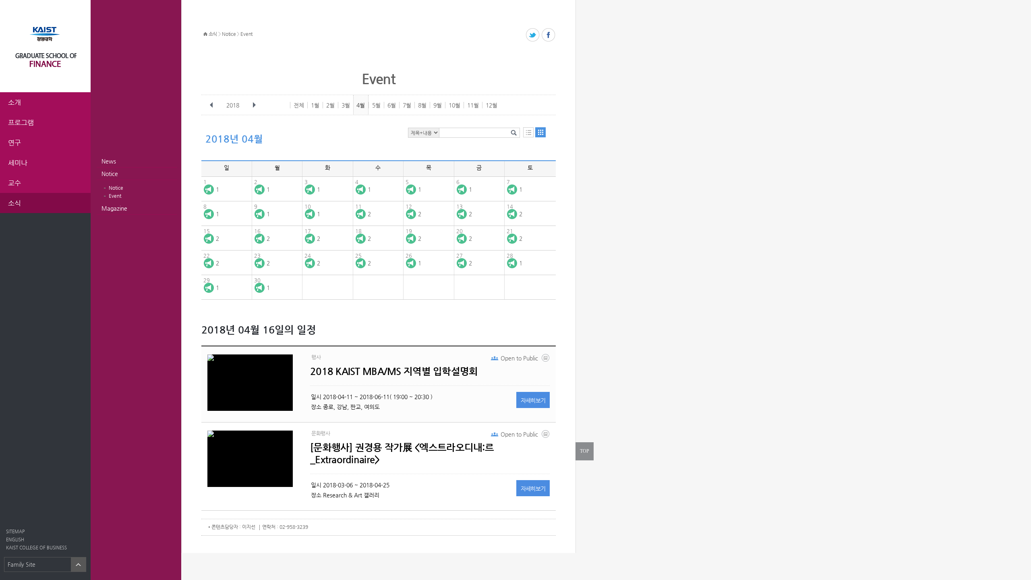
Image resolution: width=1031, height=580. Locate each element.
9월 (437, 105)
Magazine (114, 208)
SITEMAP (15, 531)
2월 (330, 105)
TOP (584, 451)
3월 (346, 105)
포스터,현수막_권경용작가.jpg (546, 436)
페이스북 (549, 35)
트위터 (533, 35)
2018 (232, 105)
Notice (109, 173)
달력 (540, 132)
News (108, 161)
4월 (360, 105)
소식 (213, 34)
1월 (315, 105)
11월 (473, 105)
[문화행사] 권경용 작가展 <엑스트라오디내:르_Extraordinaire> (402, 453)
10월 (454, 105)
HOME (205, 34)
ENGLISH (15, 539)
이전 (211, 105)
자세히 (533, 400)
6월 (391, 105)
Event (115, 196)
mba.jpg (546, 360)
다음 (254, 105)
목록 (528, 132)
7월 (407, 105)
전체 (299, 105)
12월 (491, 105)
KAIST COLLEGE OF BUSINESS (36, 547)
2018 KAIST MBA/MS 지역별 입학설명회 (394, 371)
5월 (376, 105)
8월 (422, 105)
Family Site (21, 564)
